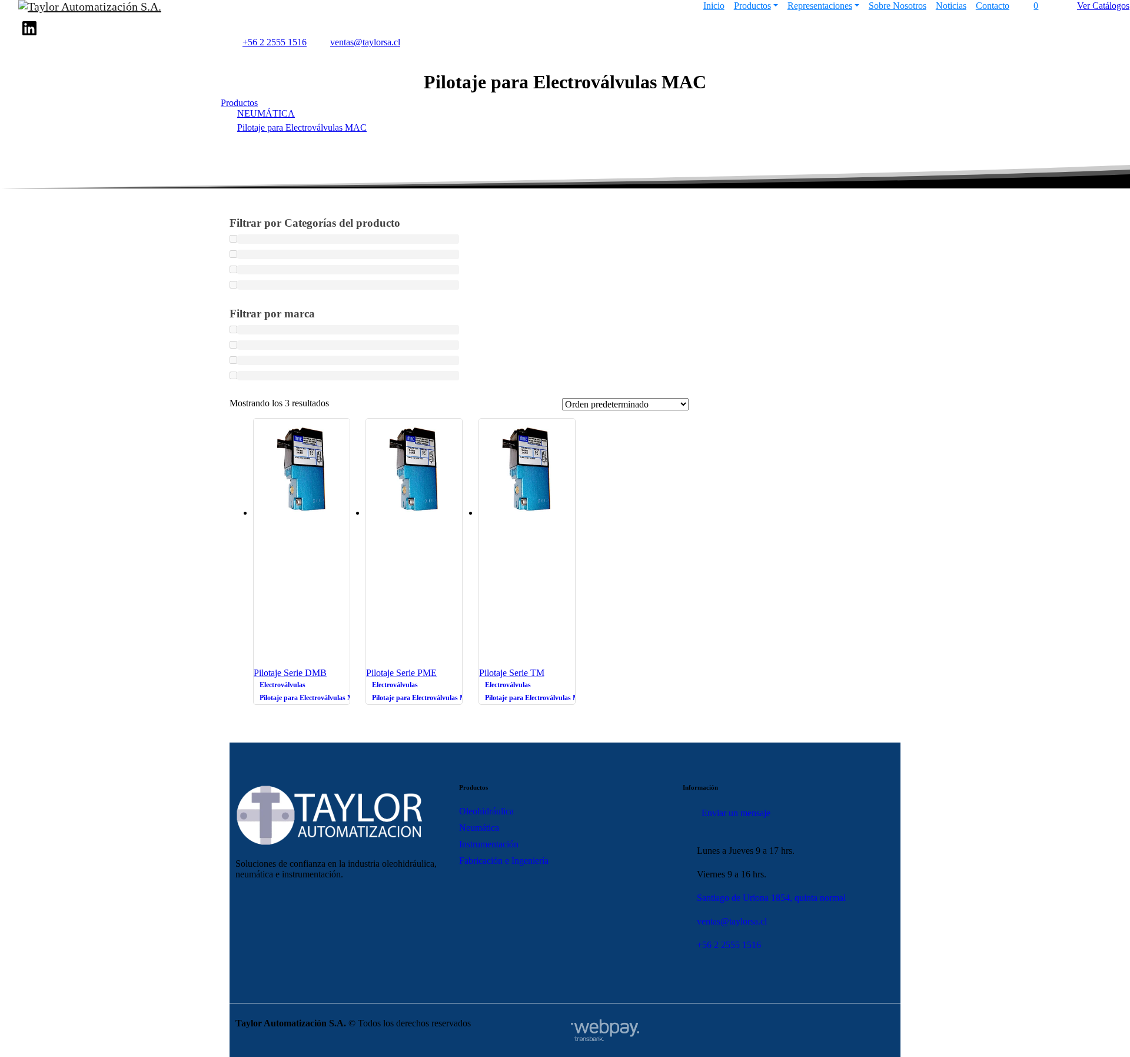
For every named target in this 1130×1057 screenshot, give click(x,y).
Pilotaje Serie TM (511, 673)
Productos (239, 103)
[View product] (342, 524)
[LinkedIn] (29, 28)
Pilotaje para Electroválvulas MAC (302, 127)
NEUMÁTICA (266, 113)
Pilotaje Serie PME (401, 673)
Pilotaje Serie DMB (290, 673)
